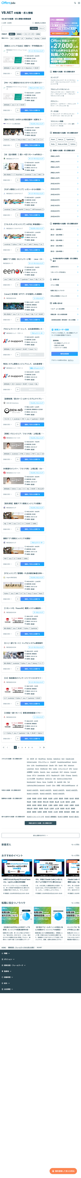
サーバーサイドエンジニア (36, 51)
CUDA (63, 775)
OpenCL (75, 775)
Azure (14, 209)
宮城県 (45, 798)
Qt (55, 782)
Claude (51, 765)
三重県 (50, 805)
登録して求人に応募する (32, 73)
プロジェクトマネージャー (36, 88)
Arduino (66, 772)
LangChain (30, 769)
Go (41, 244)
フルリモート (7, 419)
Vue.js (29, 593)
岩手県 (40, 798)
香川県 (68, 808)
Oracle (31, 349)
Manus (39, 782)
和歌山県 (29, 808)
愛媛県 (73, 808)
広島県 (52, 808)
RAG (65, 765)
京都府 (61, 805)
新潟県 (52, 802)
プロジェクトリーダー (37, 333)
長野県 (29, 805)
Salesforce (45, 38)
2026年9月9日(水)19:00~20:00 (19, 893)
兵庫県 (72, 805)
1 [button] (15, 747)
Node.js (36, 244)
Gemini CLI (48, 779)
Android (6, 139)
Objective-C (28, 68)
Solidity (36, 772)
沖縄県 (73, 812)
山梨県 (73, 802)
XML (64, 782)
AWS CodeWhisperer (68, 785)
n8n (54, 779)
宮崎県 (61, 812)
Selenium (71, 765)
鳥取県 (36, 808)
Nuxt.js (28, 209)
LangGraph (54, 772)
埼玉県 (29, 802)
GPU (70, 769)
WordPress (29, 38)
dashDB (59, 782)
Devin (37, 769)
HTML (22, 454)
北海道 (29, 798)
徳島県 (62, 808)
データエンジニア (38, 612)
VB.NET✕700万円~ (33, 794)
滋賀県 (56, 805)
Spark (61, 765)
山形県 (56, 798)
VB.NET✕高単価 (63, 817)
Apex (48, 772)
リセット (41, 28)
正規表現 (29, 772)
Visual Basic (19, 174)
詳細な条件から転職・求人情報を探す (40, 823)
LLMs (32, 765)
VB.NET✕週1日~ (74, 817)
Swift (18, 68)
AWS (34, 139)
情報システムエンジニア (36, 368)
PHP (20, 244)
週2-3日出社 (7, 174)
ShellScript (44, 769)
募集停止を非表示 (40, 23)
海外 (77, 812)
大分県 (56, 812)
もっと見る (75, 844)
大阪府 (66, 805)
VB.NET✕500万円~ (59, 790)
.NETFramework (36, 209)
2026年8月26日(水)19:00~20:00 (52, 893)
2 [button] (18, 747)
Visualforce (40, 779)
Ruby (53, 144)
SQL (36, 279)
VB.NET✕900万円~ (59, 794)
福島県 (61, 798)
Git (12, 38)
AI (40, 279)
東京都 (32, 63)
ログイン (70, 360)
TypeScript (24, 279)
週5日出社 (7, 68)
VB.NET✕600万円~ (72, 790)
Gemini (74, 762)
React (27, 314)
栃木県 (72, 798)
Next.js (60, 139)
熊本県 (50, 812)
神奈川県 (33, 135)
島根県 (41, 808)
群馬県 (77, 798)
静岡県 (40, 805)
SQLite (40, 733)
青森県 (34, 798)
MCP (61, 772)
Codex (55, 769)
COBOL (35, 523)
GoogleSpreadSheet (64, 762)
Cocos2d (73, 772)
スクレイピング (63, 769)
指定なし (12, 34)
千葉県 (34, 802)
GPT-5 (48, 775)
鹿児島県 (67, 812)
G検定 (58, 785)
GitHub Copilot (32, 762)
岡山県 (46, 808)
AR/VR (17, 38)
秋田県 (50, 798)
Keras (44, 782)
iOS (13, 349)
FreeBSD (50, 782)
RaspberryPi (55, 775)
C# (22, 68)
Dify (56, 765)
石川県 (62, 802)
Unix (28, 765)
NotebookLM (31, 782)
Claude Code (70, 759)
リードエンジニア (38, 298)
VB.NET (36, 68)
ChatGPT (53, 762)
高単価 (38, 34)
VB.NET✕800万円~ (46, 794)
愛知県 (45, 805)
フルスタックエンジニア (36, 124)
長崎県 (45, 812)
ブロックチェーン (43, 762)
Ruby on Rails (22, 139)
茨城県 (66, 798)
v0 (77, 785)
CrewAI (48, 785)
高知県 (29, 812)
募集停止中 (32, 355)
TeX (68, 782)
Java (13, 68)
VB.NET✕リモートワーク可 (35, 817)
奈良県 (77, 805)
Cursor (75, 769)
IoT (22, 38)
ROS (50, 769)
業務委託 (19, 34)
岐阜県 (34, 805)
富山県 (57, 802)
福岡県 (34, 812)
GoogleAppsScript (42, 765)
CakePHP (20, 209)
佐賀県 (40, 812)
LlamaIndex (41, 775)
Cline (53, 785)
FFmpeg (68, 775)
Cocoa (29, 775)
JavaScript (28, 174)
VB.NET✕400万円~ (46, 790)
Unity (43, 454)
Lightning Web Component (36, 785)
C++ (42, 139)
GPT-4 (34, 775)
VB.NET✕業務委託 (51, 817)
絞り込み (34, 28)
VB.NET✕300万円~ (33, 790)
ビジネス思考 (31, 779)
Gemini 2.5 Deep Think (64, 779)
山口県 (57, 808)
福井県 (68, 802)
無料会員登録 (64, 354)
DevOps (37, 38)
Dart (63, 759)
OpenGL (42, 772)
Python (13, 139)
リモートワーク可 (29, 34)
